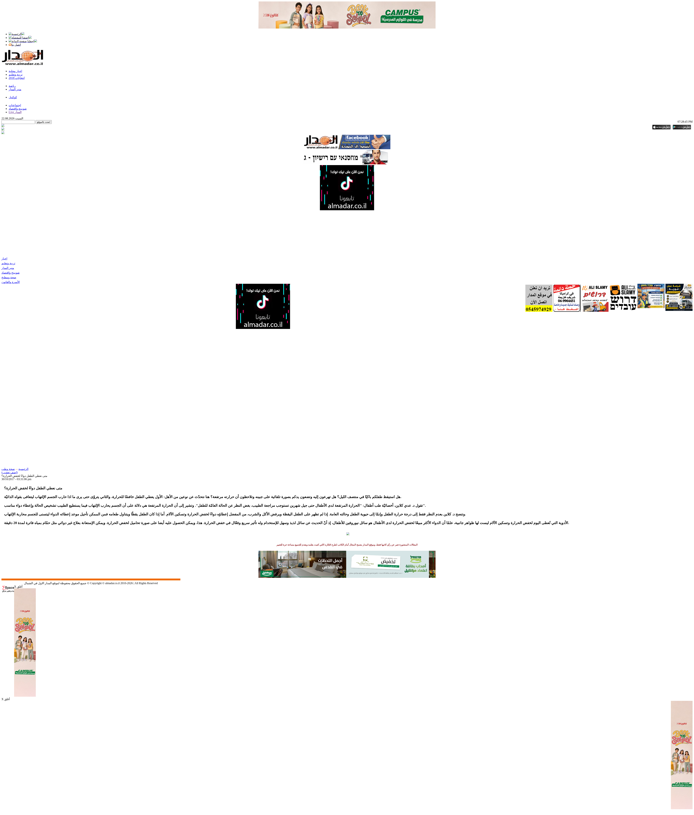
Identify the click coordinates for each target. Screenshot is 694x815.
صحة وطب (8, 469)
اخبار (4, 258)
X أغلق (18, 586)
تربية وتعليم (8, 263)
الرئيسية (23, 469)
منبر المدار (7, 267)
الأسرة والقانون (10, 282)
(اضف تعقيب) (9, 472)
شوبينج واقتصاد (10, 272)
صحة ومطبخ (8, 277)
